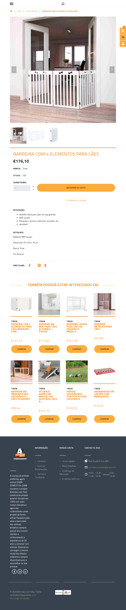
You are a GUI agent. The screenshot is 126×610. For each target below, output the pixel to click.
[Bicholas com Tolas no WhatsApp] (25, 571)
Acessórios (31, 11)
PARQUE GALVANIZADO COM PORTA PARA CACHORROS (77, 395)
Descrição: (19, 210)
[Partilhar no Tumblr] (45, 265)
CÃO (19, 11)
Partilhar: (19, 265)
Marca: (17, 168)
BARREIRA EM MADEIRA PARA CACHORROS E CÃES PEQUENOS (20, 395)
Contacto (41, 461)
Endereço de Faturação (67, 472)
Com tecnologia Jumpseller (23, 596)
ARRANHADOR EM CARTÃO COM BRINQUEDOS (104, 394)
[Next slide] (112, 69)
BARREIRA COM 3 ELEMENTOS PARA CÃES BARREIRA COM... (21, 327)
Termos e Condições (40, 475)
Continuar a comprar (77, 200)
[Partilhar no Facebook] (29, 265)
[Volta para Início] (11, 11)
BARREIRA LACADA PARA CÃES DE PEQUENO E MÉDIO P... (77, 327)
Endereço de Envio (71, 478)
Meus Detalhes (69, 466)
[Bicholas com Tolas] (63, 4)
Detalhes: (18, 232)
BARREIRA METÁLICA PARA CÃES (103, 326)
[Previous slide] (14, 69)
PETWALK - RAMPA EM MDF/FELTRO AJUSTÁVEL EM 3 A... (48, 396)
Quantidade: (20, 182)
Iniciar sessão (68, 461)
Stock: (16, 175)
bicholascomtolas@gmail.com (102, 467)
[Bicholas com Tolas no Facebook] (14, 571)
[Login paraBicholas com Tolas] (123, 44)
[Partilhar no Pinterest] (39, 265)
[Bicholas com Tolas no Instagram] (20, 571)
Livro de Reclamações (41, 467)
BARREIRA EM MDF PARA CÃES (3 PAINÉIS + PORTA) (48, 327)
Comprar (21, 349)
